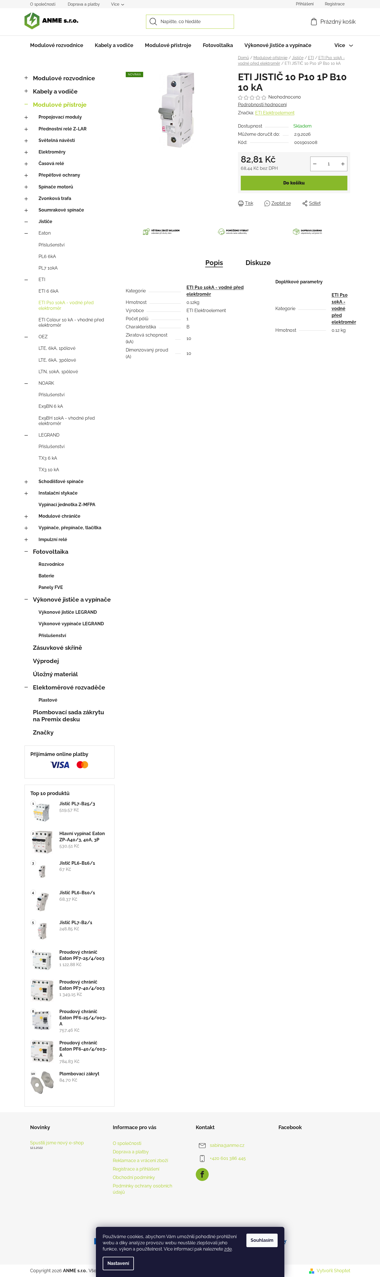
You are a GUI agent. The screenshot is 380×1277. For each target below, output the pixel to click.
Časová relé (51, 163)
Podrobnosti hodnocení (262, 104)
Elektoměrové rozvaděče (69, 687)
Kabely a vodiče (55, 91)
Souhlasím (262, 1240)
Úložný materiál (55, 674)
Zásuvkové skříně (57, 647)
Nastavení (118, 1263)
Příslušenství (51, 245)
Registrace (335, 4)
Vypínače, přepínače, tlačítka (70, 527)
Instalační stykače (58, 493)
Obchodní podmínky (134, 1177)
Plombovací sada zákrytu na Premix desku (68, 716)
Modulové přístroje (60, 104)
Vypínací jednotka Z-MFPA (67, 504)
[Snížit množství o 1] (315, 164)
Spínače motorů (56, 187)
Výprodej (46, 660)
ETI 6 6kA (49, 291)
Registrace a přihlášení (136, 1169)
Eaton (45, 233)
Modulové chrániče (59, 516)
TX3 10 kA (49, 469)
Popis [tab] (214, 263)
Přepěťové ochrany (59, 175)
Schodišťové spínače (61, 481)
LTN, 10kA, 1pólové (58, 371)
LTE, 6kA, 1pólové (57, 348)
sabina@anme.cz (227, 1145)
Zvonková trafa (55, 198)
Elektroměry (52, 152)
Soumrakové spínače (61, 210)
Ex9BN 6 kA (51, 406)
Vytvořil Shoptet (333, 1270)
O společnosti (42, 4)
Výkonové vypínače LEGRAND (71, 623)
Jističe (45, 221)
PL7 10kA (48, 268)
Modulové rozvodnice (64, 78)
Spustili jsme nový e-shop (57, 1142)
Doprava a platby (84, 4)
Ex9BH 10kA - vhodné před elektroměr (67, 420)
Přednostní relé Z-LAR (63, 129)
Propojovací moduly (60, 117)
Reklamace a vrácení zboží (140, 1160)
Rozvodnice (51, 564)
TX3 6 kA (48, 458)
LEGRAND (49, 435)
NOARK (46, 383)
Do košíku (294, 183)
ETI (42, 279)
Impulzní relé (53, 539)
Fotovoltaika (50, 551)
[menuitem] (56, 45)
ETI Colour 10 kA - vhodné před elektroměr (71, 322)
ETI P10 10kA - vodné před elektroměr (66, 305)
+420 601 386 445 (228, 1158)
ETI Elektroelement (274, 112)
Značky (43, 732)
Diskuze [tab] (258, 263)
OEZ (43, 336)
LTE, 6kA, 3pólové (57, 360)
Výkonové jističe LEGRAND (68, 612)
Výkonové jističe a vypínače (72, 599)
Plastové (48, 700)
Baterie (46, 576)
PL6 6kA (47, 256)
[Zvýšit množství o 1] (343, 164)
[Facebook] (202, 1174)
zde (228, 1249)
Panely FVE (51, 587)
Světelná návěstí (57, 140)
